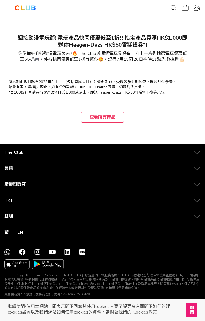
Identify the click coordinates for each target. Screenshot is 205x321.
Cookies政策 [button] (145, 312)
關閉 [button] (192, 310)
